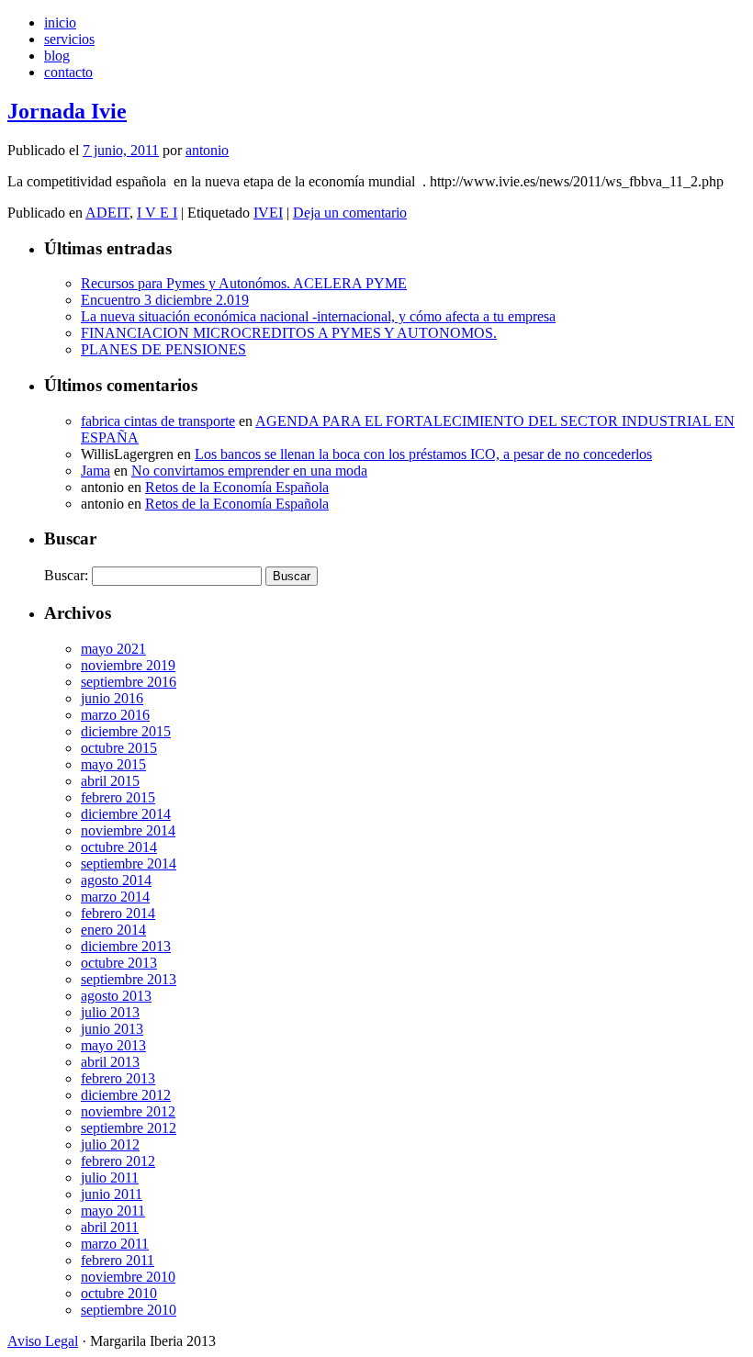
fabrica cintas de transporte (158, 421)
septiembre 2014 (128, 863)
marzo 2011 (115, 1243)
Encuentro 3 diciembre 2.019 (165, 300)
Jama (95, 470)
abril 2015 (110, 781)
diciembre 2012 (126, 1095)
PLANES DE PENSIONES (163, 349)
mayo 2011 (113, 1210)
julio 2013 (110, 1012)
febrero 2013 (118, 1078)
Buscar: (66, 575)
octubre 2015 (119, 748)
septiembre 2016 (128, 682)
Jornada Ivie (67, 111)
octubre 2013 (119, 962)
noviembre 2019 (128, 665)
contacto (68, 72)
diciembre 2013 (126, 946)
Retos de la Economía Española (237, 487)
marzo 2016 (115, 715)
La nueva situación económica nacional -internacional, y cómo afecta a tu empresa (318, 316)
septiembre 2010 (128, 1310)
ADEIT (107, 212)
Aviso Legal (42, 1341)
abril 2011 (110, 1227)
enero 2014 (113, 929)
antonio (207, 150)
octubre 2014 (119, 847)
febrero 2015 (118, 797)
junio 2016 (112, 698)
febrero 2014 (118, 913)
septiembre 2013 (128, 979)
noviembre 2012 (128, 1111)
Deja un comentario (350, 212)
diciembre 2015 (126, 731)
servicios (69, 39)
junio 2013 (112, 1029)
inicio (60, 22)
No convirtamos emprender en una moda (249, 470)
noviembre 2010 (128, 1276)
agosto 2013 (116, 996)
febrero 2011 (117, 1260)
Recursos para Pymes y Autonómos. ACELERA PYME (244, 283)
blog (57, 55)
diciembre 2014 (126, 814)
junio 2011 (111, 1194)
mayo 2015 (113, 764)
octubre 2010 (119, 1293)
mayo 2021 (113, 648)
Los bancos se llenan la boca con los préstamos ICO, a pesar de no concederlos (423, 454)
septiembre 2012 (128, 1128)
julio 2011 (110, 1177)
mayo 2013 (113, 1045)
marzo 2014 (115, 896)
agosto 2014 (116, 880)
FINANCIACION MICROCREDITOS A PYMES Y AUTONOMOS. (289, 333)
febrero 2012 (118, 1161)
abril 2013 (110, 1062)
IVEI (268, 212)
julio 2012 (110, 1144)
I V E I (157, 212)
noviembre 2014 (128, 830)
